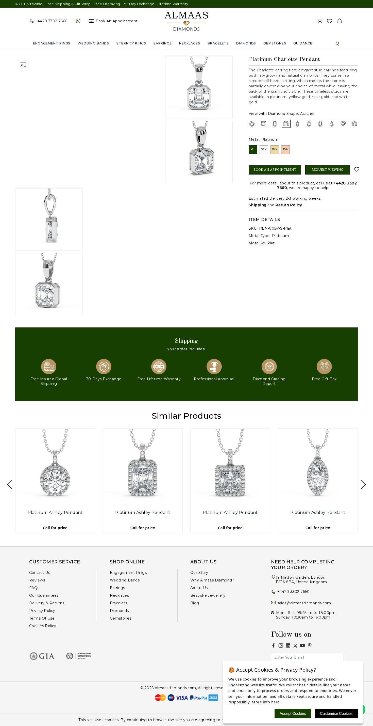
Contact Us (39, 572)
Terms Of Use (42, 618)
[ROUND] (251, 124)
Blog (194, 603)
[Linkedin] (288, 645)
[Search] (337, 43)
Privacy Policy (42, 610)
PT (253, 149)
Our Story (199, 572)
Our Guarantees (44, 595)
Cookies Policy (42, 626)
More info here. (266, 701)
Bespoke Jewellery (207, 595)
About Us (199, 588)
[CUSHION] (354, 124)
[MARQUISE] (297, 124)
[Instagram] (280, 645)
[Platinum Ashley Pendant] (55, 468)
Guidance (302, 43)
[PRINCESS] (263, 124)
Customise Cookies (336, 713)
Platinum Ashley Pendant (55, 512)
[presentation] (9, 484)
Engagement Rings (51, 43)
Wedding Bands (93, 43)
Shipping (257, 205)
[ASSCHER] (286, 124)
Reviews (37, 580)
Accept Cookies (293, 713)
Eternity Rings (131, 43)
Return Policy (288, 205)
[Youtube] (302, 645)
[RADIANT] (320, 124)
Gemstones (274, 43)
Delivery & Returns (46, 603)
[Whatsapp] (78, 21)
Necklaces (189, 43)
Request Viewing (328, 169)
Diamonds (246, 43)
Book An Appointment (274, 169)
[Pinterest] (309, 645)
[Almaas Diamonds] (186, 21)
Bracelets (218, 43)
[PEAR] (331, 124)
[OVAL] (308, 124)
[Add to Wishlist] (356, 169)
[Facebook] (273, 645)
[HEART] (343, 124)
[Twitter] (295, 646)
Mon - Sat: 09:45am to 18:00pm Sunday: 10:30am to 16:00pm (305, 615)
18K (263, 149)
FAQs (34, 588)
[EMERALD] (274, 124)
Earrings (163, 43)
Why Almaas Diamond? (212, 580)
